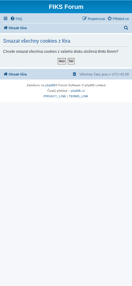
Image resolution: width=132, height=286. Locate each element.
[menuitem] (16, 18)
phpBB (50, 85)
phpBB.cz (78, 90)
